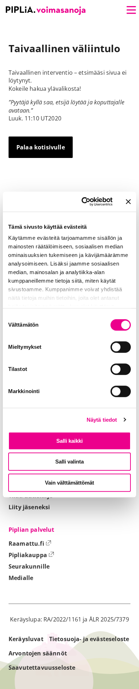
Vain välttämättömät (69, 483)
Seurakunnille (29, 566)
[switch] (120, 347)
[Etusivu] (46, 10)
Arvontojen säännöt (38, 653)
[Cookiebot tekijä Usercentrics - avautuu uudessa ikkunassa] (84, 201)
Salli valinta (69, 461)
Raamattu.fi (30, 543)
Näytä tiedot (102, 420)
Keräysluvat (26, 639)
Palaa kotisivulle (40, 147)
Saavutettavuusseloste (42, 667)
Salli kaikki (69, 441)
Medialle (21, 578)
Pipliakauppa (31, 555)
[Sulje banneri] (128, 201)
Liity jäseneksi (29, 507)
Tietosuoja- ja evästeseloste (89, 639)
